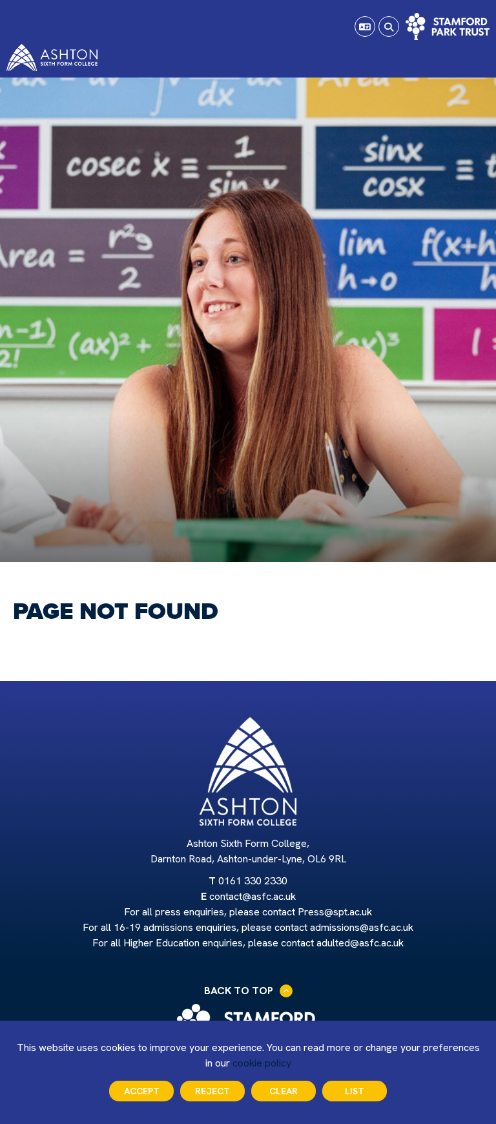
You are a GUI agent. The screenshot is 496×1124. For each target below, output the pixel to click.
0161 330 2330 (252, 881)
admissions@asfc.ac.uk (361, 927)
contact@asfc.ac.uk (252, 896)
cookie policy (261, 1063)
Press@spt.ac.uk (335, 912)
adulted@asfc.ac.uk (360, 943)
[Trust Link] (448, 26)
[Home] (52, 57)
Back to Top (238, 990)
